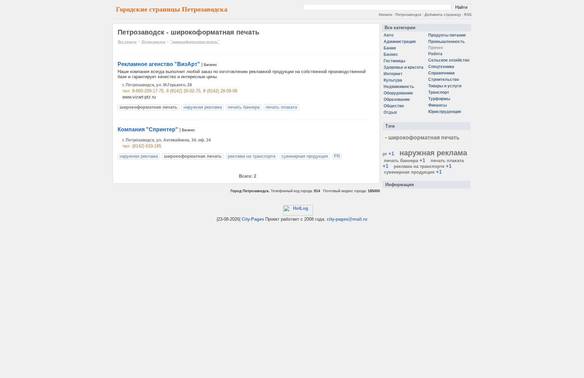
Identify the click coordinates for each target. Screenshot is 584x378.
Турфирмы (439, 98)
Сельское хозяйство (448, 60)
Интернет (393, 73)
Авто (388, 35)
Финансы (437, 105)
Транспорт (438, 92)
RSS (467, 15)
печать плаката (281, 107)
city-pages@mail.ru (347, 219)
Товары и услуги (444, 86)
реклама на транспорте (251, 156)
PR (337, 156)
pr (385, 153)
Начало (385, 15)
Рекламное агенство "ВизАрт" (159, 64)
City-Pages (253, 219)
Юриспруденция (444, 111)
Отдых (390, 112)
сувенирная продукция (305, 156)
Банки (390, 48)
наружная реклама (203, 107)
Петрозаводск (408, 15)
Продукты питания (447, 35)
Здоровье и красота (403, 67)
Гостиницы (394, 61)
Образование (397, 99)
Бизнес (210, 65)
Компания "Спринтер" (148, 129)
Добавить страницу (442, 15)
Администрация (400, 41)
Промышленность (446, 41)
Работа (435, 53)
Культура (393, 80)
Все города (127, 42)
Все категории (400, 27)
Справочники (441, 73)
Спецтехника (441, 66)
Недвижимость (399, 86)
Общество (394, 106)
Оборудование (398, 93)
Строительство (443, 79)
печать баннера (244, 107)
